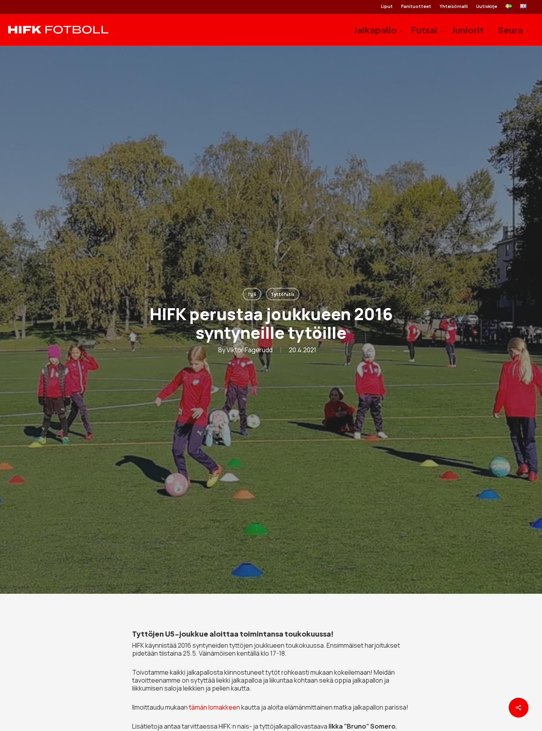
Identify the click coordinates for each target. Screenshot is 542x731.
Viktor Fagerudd (250, 349)
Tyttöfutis (282, 294)
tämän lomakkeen (214, 707)
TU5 (252, 294)
